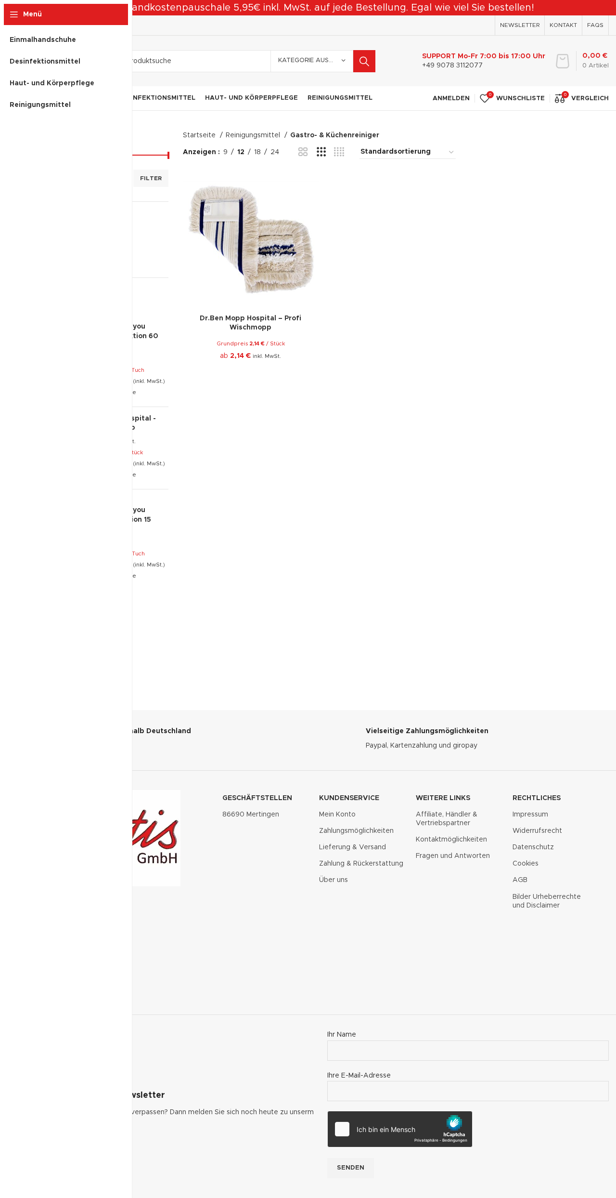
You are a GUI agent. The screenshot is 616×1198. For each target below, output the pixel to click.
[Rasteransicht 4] (339, 152)
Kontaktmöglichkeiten (451, 839)
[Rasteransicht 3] (321, 152)
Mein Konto (337, 814)
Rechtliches (537, 798)
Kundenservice (349, 798)
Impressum (530, 814)
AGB (520, 880)
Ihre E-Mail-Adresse (359, 1075)
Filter (151, 178)
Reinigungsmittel (254, 135)
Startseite (200, 135)
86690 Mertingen (250, 814)
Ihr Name (341, 1034)
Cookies (526, 863)
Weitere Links (443, 798)
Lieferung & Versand (352, 847)
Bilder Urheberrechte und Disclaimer (547, 901)
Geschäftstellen (257, 798)
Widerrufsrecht (537, 831)
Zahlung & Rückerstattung (361, 863)
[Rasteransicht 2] (303, 152)
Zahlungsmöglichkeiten (356, 831)
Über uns (333, 880)
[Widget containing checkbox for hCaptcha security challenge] (400, 1129)
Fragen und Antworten (453, 856)
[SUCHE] (364, 61)
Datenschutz (533, 847)
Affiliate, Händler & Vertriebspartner (446, 819)
